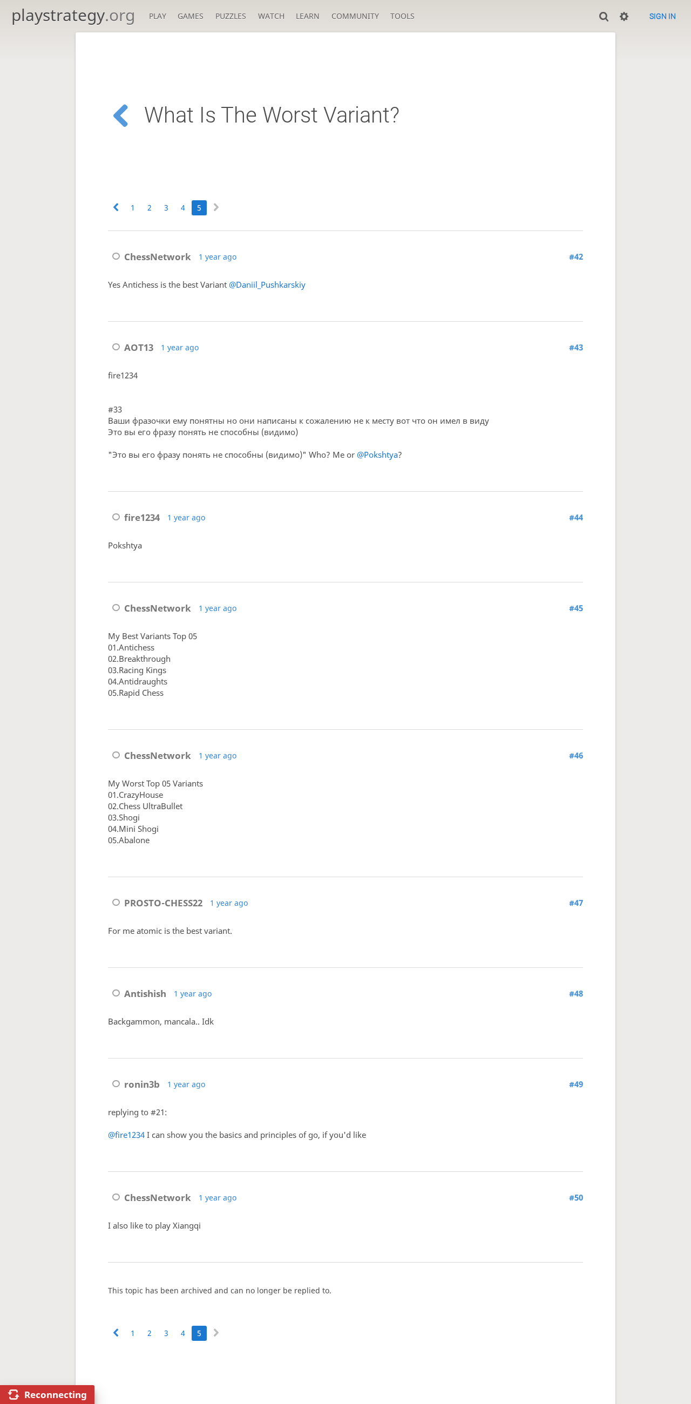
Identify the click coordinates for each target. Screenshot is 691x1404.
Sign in (662, 16)
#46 (576, 755)
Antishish (145, 993)
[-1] (146, 305)
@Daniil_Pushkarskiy (267, 284)
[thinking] (196, 305)
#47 (576, 902)
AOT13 (138, 347)
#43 (576, 347)
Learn (308, 16)
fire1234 (142, 517)
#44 (576, 517)
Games (191, 16)
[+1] (120, 305)
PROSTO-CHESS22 (163, 903)
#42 (576, 256)
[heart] (222, 305)
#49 (576, 1084)
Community (355, 16)
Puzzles (230, 16)
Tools (402, 16)
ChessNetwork (157, 256)
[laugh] (171, 305)
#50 (576, 1197)
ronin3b (142, 1084)
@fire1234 (126, 1135)
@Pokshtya (377, 454)
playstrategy (73, 15)
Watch (271, 16)
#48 (576, 993)
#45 (576, 608)
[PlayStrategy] (247, 305)
